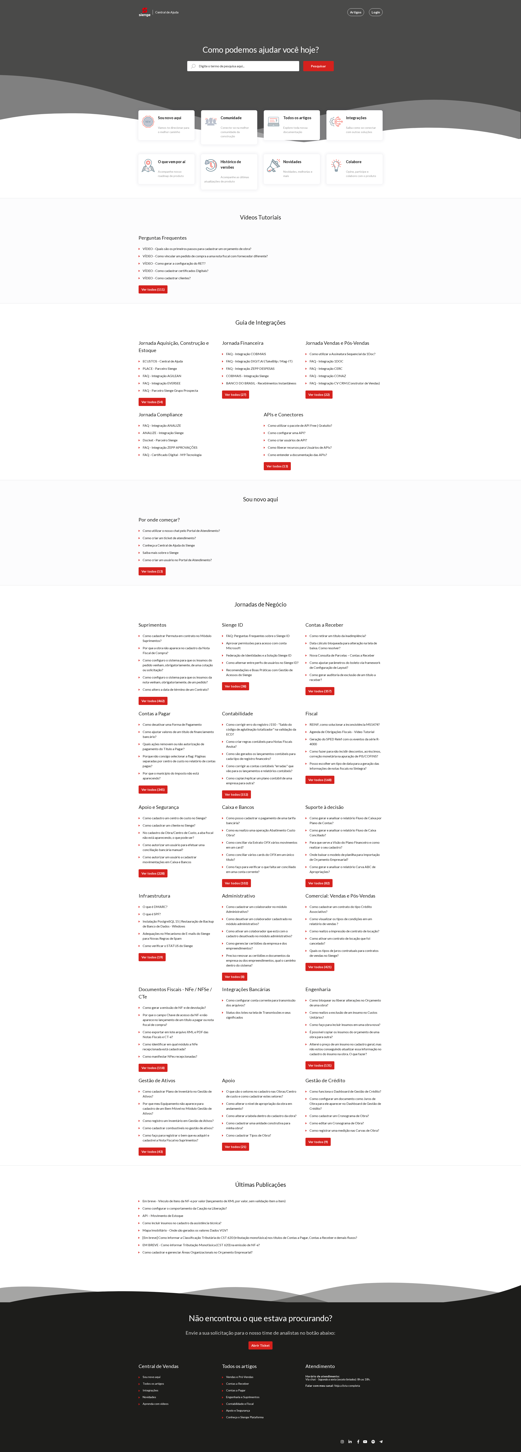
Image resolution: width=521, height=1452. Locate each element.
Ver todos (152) (236, 794)
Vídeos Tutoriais (260, 217)
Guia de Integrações (260, 322)
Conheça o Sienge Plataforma (245, 1417)
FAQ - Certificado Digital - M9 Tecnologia (172, 455)
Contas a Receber (324, 625)
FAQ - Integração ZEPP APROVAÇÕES (170, 447)
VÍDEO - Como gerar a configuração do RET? (174, 263)
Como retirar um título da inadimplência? (338, 636)
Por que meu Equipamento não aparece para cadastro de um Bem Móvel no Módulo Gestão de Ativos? (177, 1108)
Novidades (149, 1397)
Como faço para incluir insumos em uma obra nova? (345, 1025)
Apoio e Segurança (159, 807)
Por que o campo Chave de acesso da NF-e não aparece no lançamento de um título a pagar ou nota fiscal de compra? (178, 1020)
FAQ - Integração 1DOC (326, 361)
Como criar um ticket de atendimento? (169, 538)
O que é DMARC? (155, 907)
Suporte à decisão (324, 807)
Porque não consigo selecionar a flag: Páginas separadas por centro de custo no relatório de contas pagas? (179, 761)
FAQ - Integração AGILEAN (162, 376)
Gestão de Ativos (157, 1080)
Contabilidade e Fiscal (240, 1403)
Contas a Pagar (155, 713)
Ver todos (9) (318, 1142)
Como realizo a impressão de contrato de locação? (344, 931)
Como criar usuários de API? (287, 440)
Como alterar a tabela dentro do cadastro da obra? (261, 1116)
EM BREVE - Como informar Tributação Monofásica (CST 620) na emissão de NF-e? (201, 1245)
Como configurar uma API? (286, 433)
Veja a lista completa (347, 1385)
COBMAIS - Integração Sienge (247, 376)
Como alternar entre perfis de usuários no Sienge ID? (262, 662)
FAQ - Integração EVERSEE (162, 383)
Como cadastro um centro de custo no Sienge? (175, 818)
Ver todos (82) (319, 883)
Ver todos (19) (152, 957)
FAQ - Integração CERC (326, 368)
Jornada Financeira (242, 343)
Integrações (150, 1390)
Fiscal (311, 713)
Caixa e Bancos (238, 807)
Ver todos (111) (153, 289)
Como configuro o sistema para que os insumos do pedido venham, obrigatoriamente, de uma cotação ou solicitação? (178, 665)
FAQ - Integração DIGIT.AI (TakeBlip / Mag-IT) (259, 361)
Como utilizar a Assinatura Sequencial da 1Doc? (342, 354)
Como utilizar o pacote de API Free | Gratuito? (300, 425)
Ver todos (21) (235, 1147)
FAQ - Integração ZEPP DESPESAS (250, 368)
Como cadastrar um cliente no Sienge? (169, 825)
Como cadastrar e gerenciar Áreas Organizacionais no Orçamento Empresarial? (197, 1252)
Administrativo (238, 896)
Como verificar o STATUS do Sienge (168, 946)
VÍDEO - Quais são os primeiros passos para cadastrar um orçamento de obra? (197, 249)
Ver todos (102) (236, 883)
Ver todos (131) (320, 1065)
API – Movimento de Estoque (162, 1215)
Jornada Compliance (161, 414)
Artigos (355, 12)
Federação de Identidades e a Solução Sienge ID (258, 655)
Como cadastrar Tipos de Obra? (248, 1135)
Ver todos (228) (153, 873)
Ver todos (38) (235, 686)
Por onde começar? (159, 520)
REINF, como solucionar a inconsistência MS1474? (345, 724)
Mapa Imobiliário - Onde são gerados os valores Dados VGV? (185, 1230)
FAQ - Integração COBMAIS (246, 354)
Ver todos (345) (153, 789)
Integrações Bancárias (246, 989)
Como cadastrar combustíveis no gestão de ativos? (178, 1128)
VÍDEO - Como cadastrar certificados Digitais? (175, 271)
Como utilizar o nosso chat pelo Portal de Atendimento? (181, 530)
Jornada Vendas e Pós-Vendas (337, 343)
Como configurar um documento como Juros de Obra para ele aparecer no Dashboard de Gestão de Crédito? (345, 1103)
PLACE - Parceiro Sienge (160, 368)
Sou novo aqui (260, 499)
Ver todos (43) (152, 1151)
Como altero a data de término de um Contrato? (176, 689)
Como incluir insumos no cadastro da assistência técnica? (181, 1223)
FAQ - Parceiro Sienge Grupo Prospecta (170, 390)
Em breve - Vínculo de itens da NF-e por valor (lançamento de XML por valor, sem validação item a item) (214, 1201)
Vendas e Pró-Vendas (239, 1377)
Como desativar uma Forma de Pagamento (172, 724)
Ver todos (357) (320, 691)
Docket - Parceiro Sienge (160, 440)
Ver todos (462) (153, 701)
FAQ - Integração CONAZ (328, 376)
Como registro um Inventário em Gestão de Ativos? (178, 1121)
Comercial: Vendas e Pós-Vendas (340, 896)
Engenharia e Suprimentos (242, 1397)
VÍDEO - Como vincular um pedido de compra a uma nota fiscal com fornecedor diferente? (205, 256)
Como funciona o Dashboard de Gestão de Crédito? (345, 1091)
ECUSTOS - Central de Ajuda (163, 361)
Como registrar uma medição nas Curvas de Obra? (344, 1130)
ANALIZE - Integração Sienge (163, 433)
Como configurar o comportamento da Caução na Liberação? (184, 1208)
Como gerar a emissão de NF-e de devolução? (174, 1007)
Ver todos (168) (320, 780)
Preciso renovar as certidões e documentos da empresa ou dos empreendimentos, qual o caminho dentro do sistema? (261, 960)
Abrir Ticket (260, 1345)
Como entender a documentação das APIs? (297, 455)
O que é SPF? (152, 914)
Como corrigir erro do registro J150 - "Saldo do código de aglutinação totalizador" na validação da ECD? (261, 729)
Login (376, 12)
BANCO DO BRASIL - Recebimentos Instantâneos (261, 383)
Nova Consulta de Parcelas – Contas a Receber (342, 655)
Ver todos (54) (152, 402)
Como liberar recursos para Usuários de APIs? (300, 447)
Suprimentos (152, 625)
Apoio (228, 1080)
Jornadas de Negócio (260, 604)
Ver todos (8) (234, 977)
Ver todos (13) (277, 466)
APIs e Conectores (283, 414)
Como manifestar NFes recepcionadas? (170, 1056)
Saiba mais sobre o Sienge (160, 552)
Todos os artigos (153, 1383)
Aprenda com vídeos (156, 1403)
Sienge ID (232, 625)
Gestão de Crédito (325, 1080)
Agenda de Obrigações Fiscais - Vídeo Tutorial (342, 732)
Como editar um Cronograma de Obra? (337, 1123)
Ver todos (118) (153, 1068)
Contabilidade (237, 713)
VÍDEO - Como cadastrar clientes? (167, 278)
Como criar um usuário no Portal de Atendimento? (177, 560)
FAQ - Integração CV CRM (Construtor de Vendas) (345, 383)
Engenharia (318, 989)
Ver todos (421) (320, 967)
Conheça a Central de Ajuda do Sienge (169, 545)
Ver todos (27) (235, 394)
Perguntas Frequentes (163, 238)
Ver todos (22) (319, 394)
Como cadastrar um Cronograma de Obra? (339, 1116)
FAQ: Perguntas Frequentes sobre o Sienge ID (258, 636)
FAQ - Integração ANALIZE (162, 425)
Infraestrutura (154, 896)
